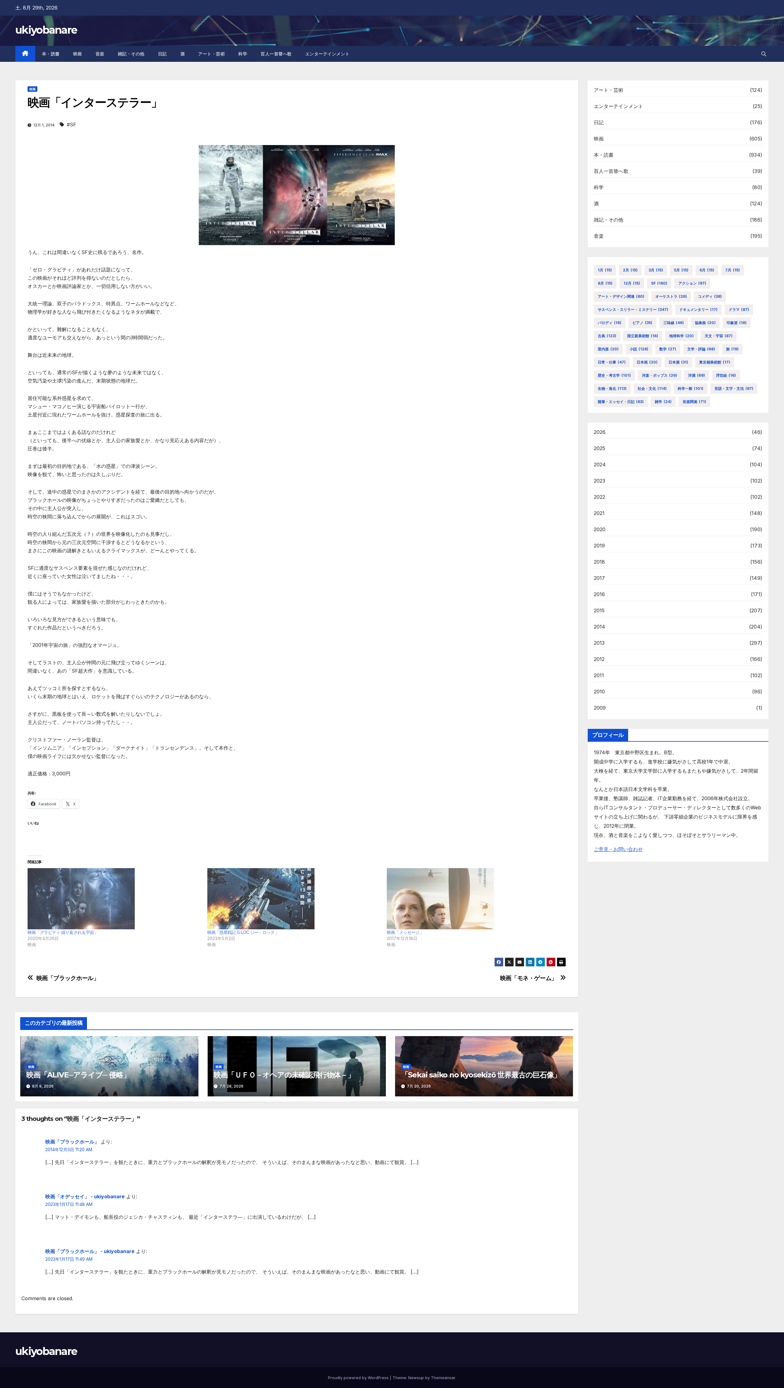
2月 (630, 270)
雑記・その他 (131, 54)
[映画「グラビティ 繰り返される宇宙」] (114, 898)
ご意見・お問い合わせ (618, 849)
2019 (599, 546)
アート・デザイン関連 (621, 296)
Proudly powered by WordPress (359, 1377)
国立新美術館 (642, 336)
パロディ (609, 322)
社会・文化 (652, 388)
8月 (605, 283)
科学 (242, 54)
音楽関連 (694, 401)
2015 (599, 610)
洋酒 (696, 375)
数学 (667, 349)
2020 (600, 529)
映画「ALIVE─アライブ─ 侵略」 (78, 1074)
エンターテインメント (327, 54)
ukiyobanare (46, 30)
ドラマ (739, 309)
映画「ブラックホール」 (67, 978)
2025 (599, 448)
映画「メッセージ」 (405, 932)
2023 (599, 481)
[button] (763, 54)
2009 (600, 708)
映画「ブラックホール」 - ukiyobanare (89, 1251)
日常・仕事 (612, 362)
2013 (599, 643)
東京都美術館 (714, 362)
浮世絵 (726, 375)
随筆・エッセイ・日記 (621, 401)
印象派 (737, 322)
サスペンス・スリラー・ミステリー (633, 309)
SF (659, 283)
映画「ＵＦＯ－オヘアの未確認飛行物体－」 (284, 1074)
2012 (599, 659)
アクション (692, 283)
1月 (605, 270)
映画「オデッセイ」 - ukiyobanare (85, 1196)
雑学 (663, 401)
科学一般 (690, 388)
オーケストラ (671, 296)
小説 (639, 349)
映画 (77, 54)
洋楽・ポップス (659, 375)
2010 (599, 691)
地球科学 (681, 336)
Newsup (416, 1377)
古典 (607, 336)
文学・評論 (701, 349)
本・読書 (51, 54)
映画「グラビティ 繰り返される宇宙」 (63, 932)
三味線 (673, 322)
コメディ (710, 296)
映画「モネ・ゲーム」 (528, 978)
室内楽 (608, 349)
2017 (599, 578)
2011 (599, 675)
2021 (599, 513)
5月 (681, 270)
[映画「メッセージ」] (473, 898)
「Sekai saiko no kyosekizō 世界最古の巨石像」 (481, 1074)
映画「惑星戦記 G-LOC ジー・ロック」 (243, 932)
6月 (706, 270)
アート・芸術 (211, 54)
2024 (600, 464)
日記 (162, 54)
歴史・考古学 (614, 375)
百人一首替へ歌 (276, 54)
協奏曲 (705, 322)
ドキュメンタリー (698, 309)
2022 (599, 497)
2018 (599, 562)
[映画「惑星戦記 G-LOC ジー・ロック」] (294, 898)
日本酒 (678, 362)
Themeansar (443, 1377)
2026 (600, 432)
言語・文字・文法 (733, 388)
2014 (599, 627)
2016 (599, 594)
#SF (71, 124)
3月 (656, 270)
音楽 (100, 54)
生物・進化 (612, 388)
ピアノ (642, 322)
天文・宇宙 (719, 336)
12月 (632, 283)
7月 (732, 270)
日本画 (647, 362)
